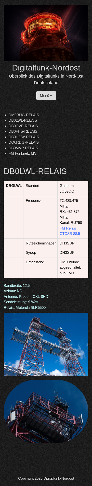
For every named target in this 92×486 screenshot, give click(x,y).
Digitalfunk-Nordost (46, 67)
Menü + (46, 95)
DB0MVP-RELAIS (23, 148)
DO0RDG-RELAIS (24, 142)
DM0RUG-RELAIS (24, 115)
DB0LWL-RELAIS (23, 120)
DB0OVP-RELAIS (23, 126)
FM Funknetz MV (23, 153)
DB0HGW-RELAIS (24, 137)
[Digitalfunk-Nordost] (46, 60)
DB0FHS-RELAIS (23, 131)
